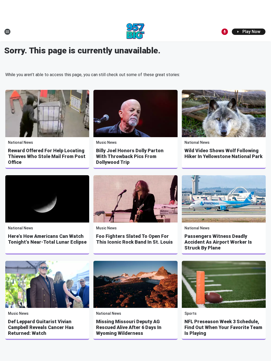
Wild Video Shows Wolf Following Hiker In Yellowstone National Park (223, 153)
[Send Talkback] (225, 32)
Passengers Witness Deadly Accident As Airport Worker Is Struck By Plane (218, 242)
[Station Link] (135, 31)
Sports (190, 313)
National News (20, 142)
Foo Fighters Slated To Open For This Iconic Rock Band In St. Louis (134, 239)
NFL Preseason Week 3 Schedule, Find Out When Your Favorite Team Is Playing (223, 327)
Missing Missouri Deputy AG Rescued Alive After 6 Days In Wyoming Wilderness (128, 327)
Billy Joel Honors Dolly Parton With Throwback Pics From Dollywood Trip (130, 156)
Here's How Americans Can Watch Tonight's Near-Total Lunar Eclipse (47, 239)
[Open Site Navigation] (7, 32)
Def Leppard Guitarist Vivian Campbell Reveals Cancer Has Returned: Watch (41, 327)
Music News (106, 142)
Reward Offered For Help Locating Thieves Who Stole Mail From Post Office (46, 156)
